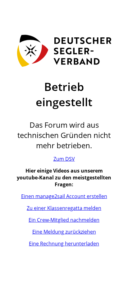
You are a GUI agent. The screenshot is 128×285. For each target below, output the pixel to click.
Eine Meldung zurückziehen (64, 231)
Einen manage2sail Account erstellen (64, 196)
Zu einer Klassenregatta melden (64, 208)
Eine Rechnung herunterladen (64, 243)
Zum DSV (64, 158)
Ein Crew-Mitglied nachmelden (64, 219)
